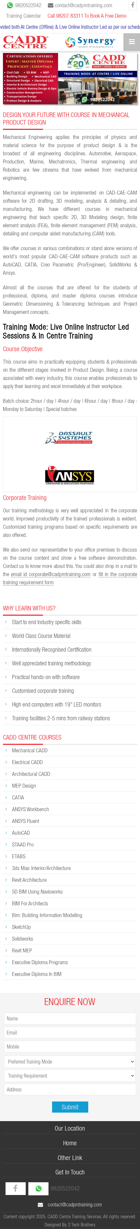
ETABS (18, 856)
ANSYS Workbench (30, 809)
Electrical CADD (27, 762)
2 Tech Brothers (81, 1224)
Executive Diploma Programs (40, 962)
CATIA (18, 797)
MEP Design (24, 785)
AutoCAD (21, 832)
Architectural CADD (31, 774)
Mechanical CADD (30, 750)
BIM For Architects (30, 903)
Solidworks (22, 938)
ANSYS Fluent (25, 821)
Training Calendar (23, 15)
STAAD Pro (23, 844)
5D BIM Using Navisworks (37, 891)
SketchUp (21, 927)
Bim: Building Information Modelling (47, 915)
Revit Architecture (29, 880)
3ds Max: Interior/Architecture (41, 868)
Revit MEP (22, 950)
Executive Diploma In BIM (37, 974)
